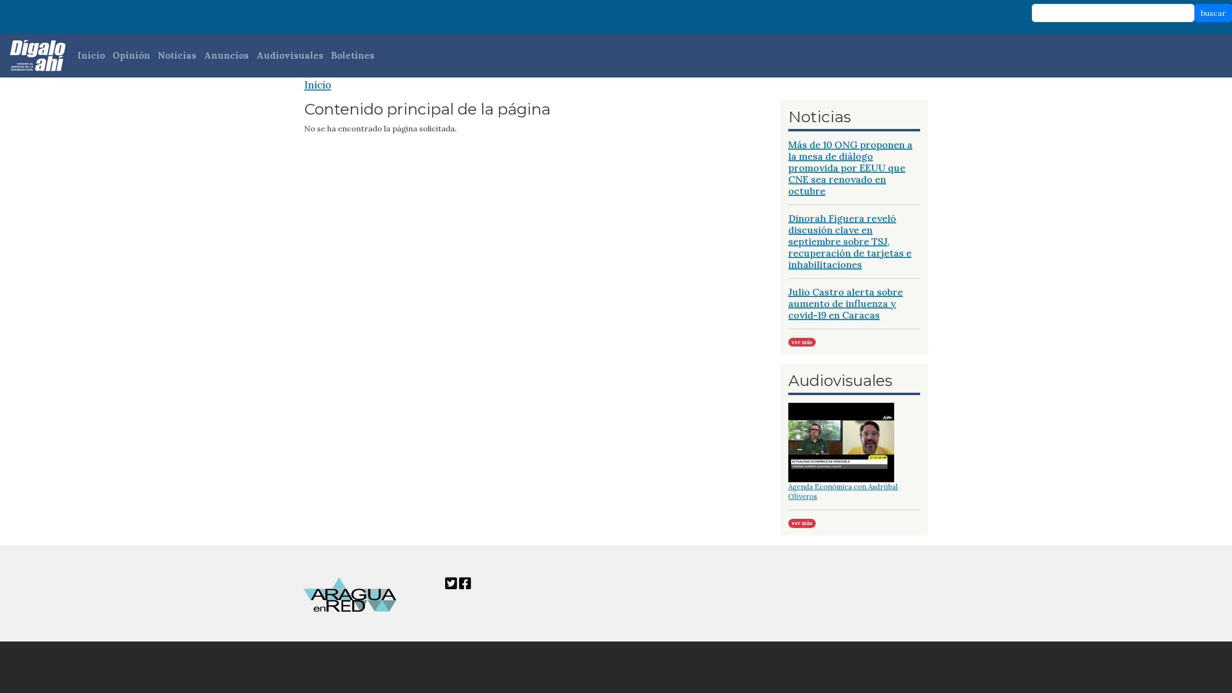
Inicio (91, 55)
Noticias (177, 55)
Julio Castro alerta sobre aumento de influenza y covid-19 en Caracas (845, 303)
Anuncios (226, 55)
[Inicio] (33, 56)
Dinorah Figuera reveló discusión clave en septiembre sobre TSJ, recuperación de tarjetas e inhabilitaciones (849, 241)
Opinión (131, 55)
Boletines (352, 55)
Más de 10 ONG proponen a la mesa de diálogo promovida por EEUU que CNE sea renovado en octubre (850, 168)
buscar (1213, 13)
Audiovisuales (290, 55)
